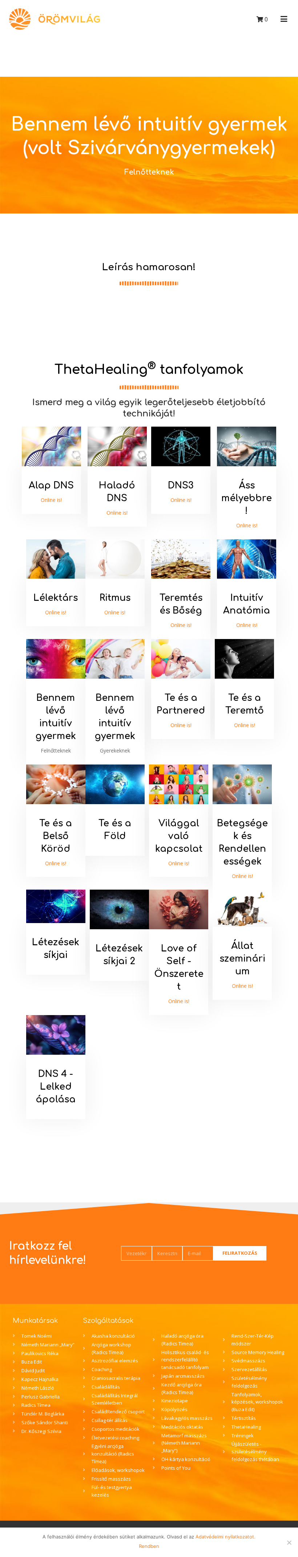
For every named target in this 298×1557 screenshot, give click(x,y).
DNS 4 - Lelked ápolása (56, 1087)
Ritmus (115, 598)
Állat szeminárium (242, 959)
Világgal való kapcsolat (178, 836)
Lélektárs (55, 598)
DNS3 (181, 485)
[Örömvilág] (54, 19)
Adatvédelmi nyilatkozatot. (225, 1537)
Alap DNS (51, 485)
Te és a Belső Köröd (55, 836)
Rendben (149, 1546)
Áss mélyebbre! (246, 498)
